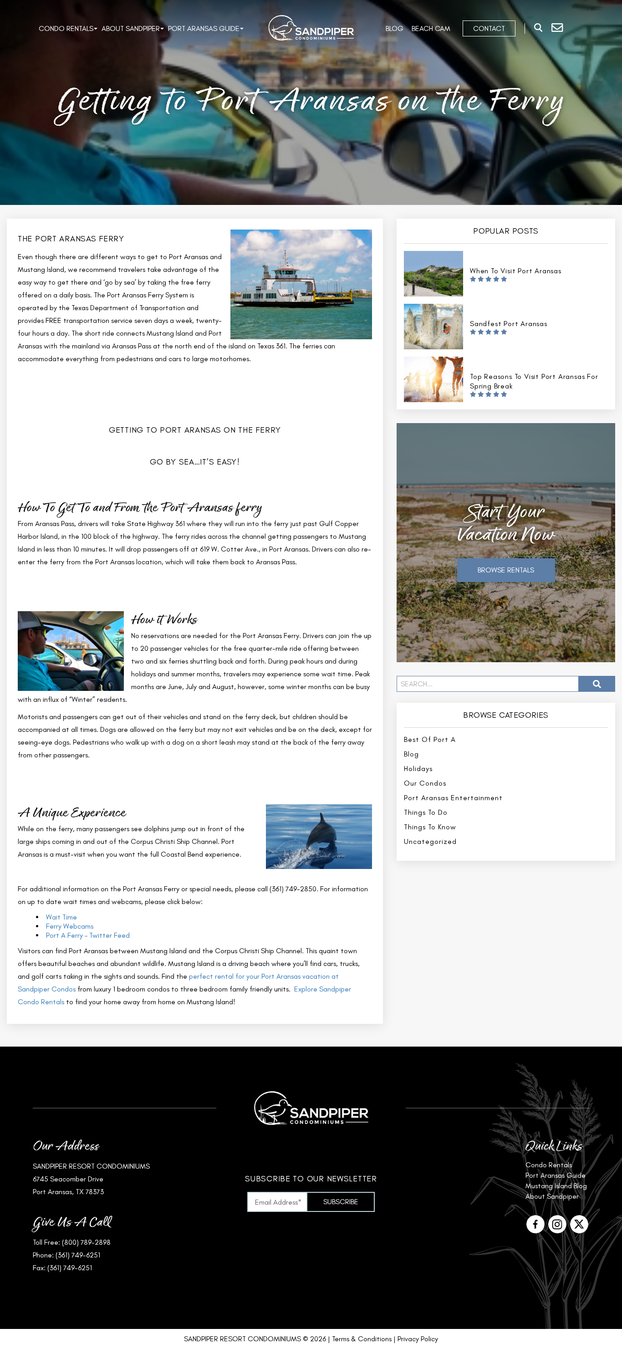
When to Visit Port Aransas (515, 270)
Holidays (418, 768)
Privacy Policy (418, 1338)
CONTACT (489, 28)
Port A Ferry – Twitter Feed (88, 935)
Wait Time (61, 917)
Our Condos (425, 783)
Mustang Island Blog (556, 1185)
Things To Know (430, 827)
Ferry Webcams (69, 926)
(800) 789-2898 (86, 1242)
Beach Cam (431, 28)
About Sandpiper (131, 28)
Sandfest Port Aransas (508, 323)
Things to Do (426, 812)
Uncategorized (430, 841)
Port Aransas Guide (204, 28)
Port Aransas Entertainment (453, 797)
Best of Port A (430, 739)
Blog (394, 28)
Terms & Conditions (362, 1338)
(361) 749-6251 (78, 1255)
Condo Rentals (66, 28)
